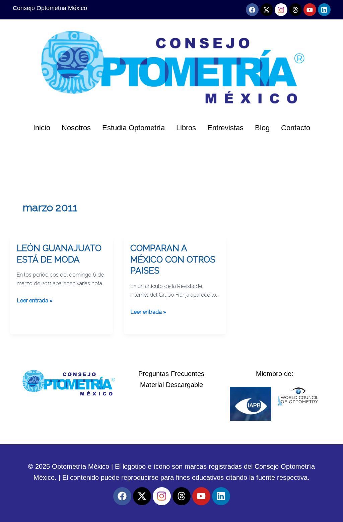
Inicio (41, 128)
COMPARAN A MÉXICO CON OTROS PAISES (172, 259)
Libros (186, 128)
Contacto (295, 128)
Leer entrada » (35, 300)
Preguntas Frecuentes (171, 373)
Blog (262, 128)
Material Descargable (171, 384)
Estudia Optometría (133, 128)
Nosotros (76, 128)
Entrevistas (225, 128)
